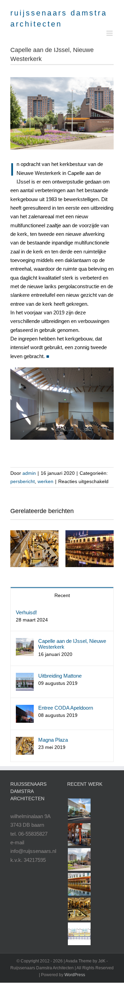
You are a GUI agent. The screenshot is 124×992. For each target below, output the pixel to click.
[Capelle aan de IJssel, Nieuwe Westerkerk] (25, 642)
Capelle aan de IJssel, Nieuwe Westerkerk (72, 644)
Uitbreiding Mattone (60, 676)
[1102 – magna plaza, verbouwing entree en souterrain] (79, 909)
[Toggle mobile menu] (110, 33)
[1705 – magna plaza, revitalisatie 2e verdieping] (79, 834)
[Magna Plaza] (34, 548)
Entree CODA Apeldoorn (65, 708)
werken (45, 481)
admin (29, 473)
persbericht (22, 481)
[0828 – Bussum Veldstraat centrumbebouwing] (79, 933)
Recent (62, 595)
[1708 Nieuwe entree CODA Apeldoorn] (79, 809)
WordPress (74, 974)
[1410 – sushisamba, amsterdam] (79, 884)
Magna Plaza (53, 740)
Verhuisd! (26, 612)
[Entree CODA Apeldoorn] (25, 709)
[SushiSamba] (89, 548)
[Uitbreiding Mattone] (25, 677)
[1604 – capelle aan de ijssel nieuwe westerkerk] (79, 859)
